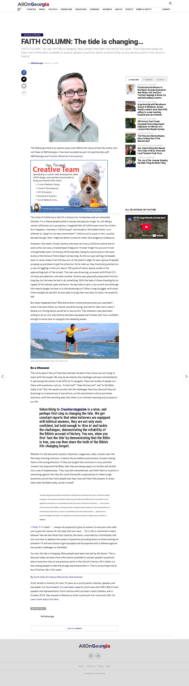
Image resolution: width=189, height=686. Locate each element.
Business (107, 9)
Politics (53, 9)
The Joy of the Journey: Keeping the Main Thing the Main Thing (153, 161)
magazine (73, 409)
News (42, 9)
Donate (166, 9)
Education (80, 9)
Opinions (94, 9)
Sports (129, 9)
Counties (31, 9)
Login (108, 666)
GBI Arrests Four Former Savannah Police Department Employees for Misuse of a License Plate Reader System (151, 125)
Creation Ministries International (65, 156)
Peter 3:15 (37, 527)
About (81, 666)
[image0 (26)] (69, 211)
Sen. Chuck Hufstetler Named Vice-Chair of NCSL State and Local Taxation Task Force (151, 151)
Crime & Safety (144, 9)
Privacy (101, 666)
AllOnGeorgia (37, 63)
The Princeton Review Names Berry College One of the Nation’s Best (151, 138)
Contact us (90, 666)
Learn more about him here (44, 599)
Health (118, 9)
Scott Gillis (39, 577)
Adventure (66, 9)
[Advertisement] (146, 188)
